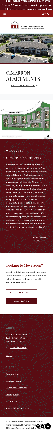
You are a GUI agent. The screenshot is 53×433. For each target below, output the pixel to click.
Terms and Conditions (16, 387)
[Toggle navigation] (4, 13)
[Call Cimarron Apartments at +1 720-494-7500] (48, 13)
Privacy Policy (12, 394)
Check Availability (23, 85)
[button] (26, 5)
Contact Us (21, 301)
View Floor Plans (39, 239)
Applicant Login (13, 380)
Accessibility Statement (17, 408)
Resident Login (13, 374)
